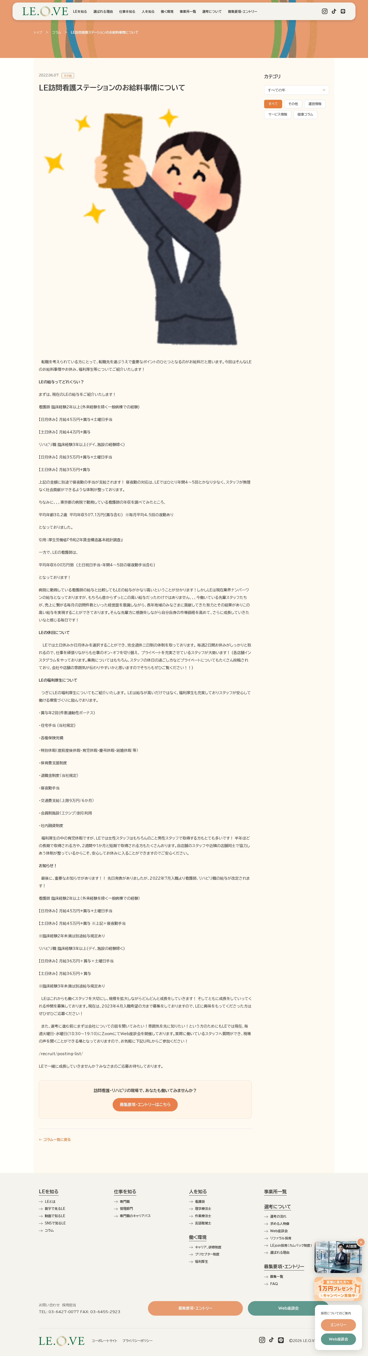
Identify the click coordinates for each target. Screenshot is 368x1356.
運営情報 (314, 104)
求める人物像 (279, 1223)
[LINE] (342, 11)
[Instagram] (324, 11)
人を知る (148, 11)
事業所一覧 (188, 11)
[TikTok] (333, 11)
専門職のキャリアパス (135, 1216)
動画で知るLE (55, 1216)
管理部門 (126, 1208)
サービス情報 (277, 114)
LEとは (50, 1201)
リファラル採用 (280, 1238)
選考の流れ (278, 1216)
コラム (56, 32)
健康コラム (305, 114)
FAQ (274, 1284)
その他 (293, 104)
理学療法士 (203, 1208)
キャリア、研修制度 (208, 1247)
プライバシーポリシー (137, 1340)
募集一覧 (276, 1276)
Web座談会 (279, 1231)
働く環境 (167, 11)
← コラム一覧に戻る (55, 1139)
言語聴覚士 (203, 1223)
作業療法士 (203, 1216)
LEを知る (80, 11)
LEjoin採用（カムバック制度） (291, 1245)
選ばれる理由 (103, 11)
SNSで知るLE (55, 1223)
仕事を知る (127, 11)
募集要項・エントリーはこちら (145, 1105)
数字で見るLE (55, 1208)
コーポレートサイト (104, 1340)
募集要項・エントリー (242, 11)
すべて (273, 104)
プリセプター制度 (207, 1254)
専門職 (125, 1201)
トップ (38, 32)
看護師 (200, 1201)
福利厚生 (201, 1261)
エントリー (338, 1325)
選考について (212, 11)
